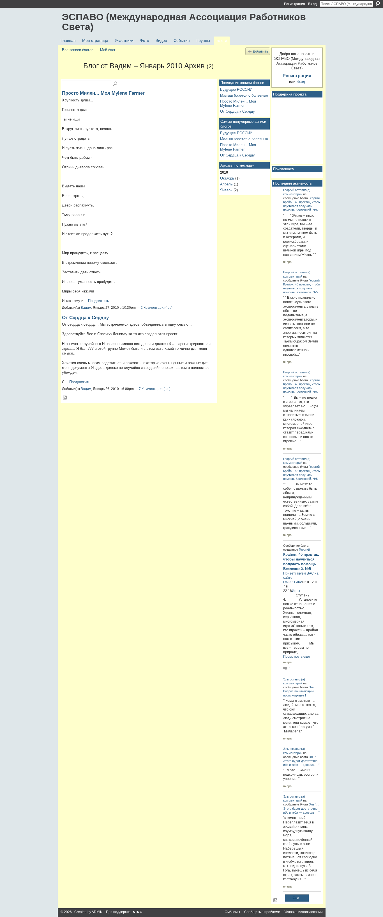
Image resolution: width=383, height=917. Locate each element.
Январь (226, 190)
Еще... (297, 898)
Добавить (260, 51)
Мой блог (108, 50)
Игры (296, 591)
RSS (65, 397)
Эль (286, 679)
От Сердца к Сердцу (85, 317)
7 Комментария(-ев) (154, 389)
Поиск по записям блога (115, 84)
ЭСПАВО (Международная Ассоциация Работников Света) (184, 22)
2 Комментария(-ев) (156, 308)
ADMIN (97, 912)
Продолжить (98, 301)
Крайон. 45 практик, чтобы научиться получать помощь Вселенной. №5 (301, 206)
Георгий (288, 190)
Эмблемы (232, 912)
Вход (312, 4)
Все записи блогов (77, 50)
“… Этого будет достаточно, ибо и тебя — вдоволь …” (301, 760)
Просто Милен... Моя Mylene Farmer (103, 93)
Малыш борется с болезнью (244, 95)
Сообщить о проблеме (262, 912)
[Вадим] (71, 76)
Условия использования (303, 912)
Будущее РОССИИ (236, 89)
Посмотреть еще (296, 657)
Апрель (226, 184)
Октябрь (227, 178)
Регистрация (294, 4)
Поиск (377, 3)
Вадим (86, 308)
